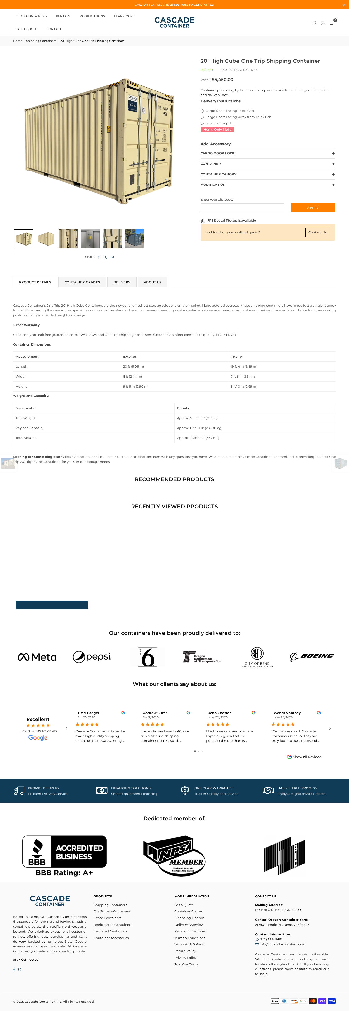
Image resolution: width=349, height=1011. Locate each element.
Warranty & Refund (189, 944)
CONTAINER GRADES (82, 282)
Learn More (124, 16)
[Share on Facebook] (99, 256)
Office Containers (107, 918)
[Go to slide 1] (195, 751)
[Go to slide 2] (198, 751)
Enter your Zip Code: (217, 199)
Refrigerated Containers (113, 924)
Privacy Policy (185, 957)
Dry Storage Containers (112, 911)
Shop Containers (32, 16)
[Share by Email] (112, 256)
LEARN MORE (227, 335)
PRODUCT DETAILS (35, 282)
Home (17, 41)
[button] (331, 22)
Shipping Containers (41, 41)
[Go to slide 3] (202, 751)
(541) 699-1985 (271, 939)
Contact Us (317, 232)
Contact (54, 29)
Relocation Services (190, 931)
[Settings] (323, 22)
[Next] (181, 140)
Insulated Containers (110, 931)
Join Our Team (186, 964)
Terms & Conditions (189, 938)
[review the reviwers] (123, 713)
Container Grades (188, 911)
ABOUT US (152, 282)
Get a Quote (27, 29)
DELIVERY (121, 282)
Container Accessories (111, 938)
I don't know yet (218, 123)
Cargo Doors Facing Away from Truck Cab (238, 117)
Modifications (92, 16)
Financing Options (189, 918)
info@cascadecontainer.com (283, 944)
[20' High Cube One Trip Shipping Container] (23, 239)
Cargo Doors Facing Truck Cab (229, 111)
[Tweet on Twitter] (106, 256)
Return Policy (185, 951)
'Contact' (78, 457)
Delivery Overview (188, 924)
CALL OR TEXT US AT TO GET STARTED (174, 4)
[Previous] (19, 140)
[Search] (314, 22)
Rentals (63, 16)
